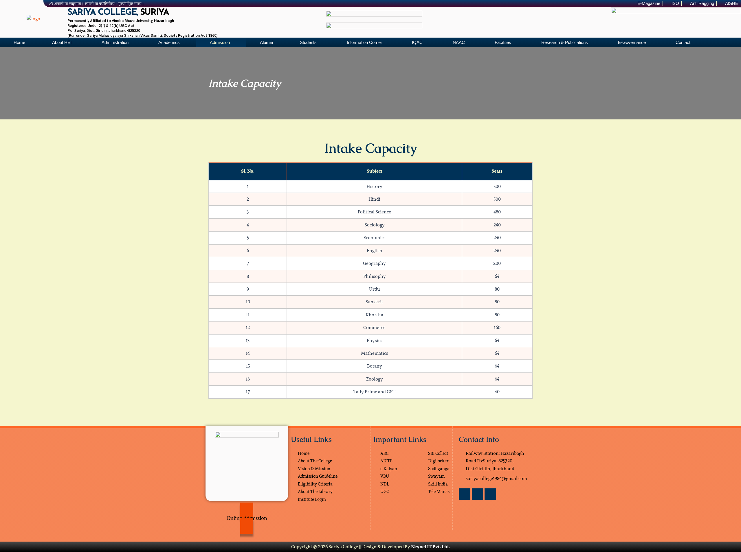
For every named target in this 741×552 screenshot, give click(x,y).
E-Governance (632, 42)
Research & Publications (564, 42)
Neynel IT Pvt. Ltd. (430, 546)
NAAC (459, 42)
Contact (683, 42)
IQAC (417, 42)
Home (19, 42)
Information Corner (364, 42)
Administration (115, 42)
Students (308, 42)
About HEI (61, 42)
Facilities (503, 42)
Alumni (266, 42)
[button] (63, 42)
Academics (169, 42)
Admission (220, 42)
